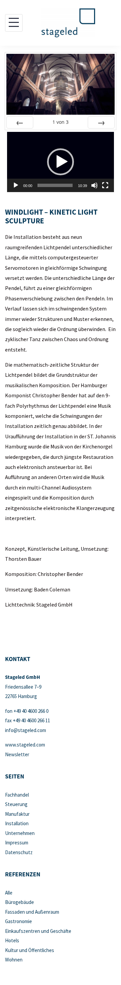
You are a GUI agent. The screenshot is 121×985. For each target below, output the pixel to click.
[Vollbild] (105, 185)
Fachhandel (17, 795)
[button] (60, 161)
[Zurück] (19, 122)
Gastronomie (18, 921)
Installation (17, 823)
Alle (8, 892)
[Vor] (101, 122)
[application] (60, 162)
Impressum (16, 842)
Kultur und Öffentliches (29, 950)
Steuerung (16, 804)
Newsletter (17, 754)
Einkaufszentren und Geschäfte (38, 931)
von (60, 122)
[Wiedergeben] (15, 185)
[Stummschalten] (94, 185)
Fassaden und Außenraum (32, 912)
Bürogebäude (19, 902)
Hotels (12, 940)
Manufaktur (17, 814)
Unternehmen (20, 833)
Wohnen (14, 959)
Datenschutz (19, 852)
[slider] (55, 185)
